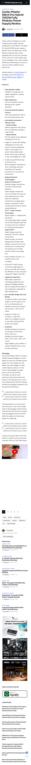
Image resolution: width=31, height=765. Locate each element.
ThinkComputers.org (13, 2)
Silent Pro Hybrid (11, 523)
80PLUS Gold (17, 517)
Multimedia (5, 556)
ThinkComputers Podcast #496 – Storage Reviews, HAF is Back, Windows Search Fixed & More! (13, 746)
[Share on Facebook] (8, 35)
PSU (4, 523)
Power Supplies (6, 9)
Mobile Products (6, 568)
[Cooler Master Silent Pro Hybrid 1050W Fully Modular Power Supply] (15, 393)
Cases (4, 605)
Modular (14, 520)
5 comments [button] (9, 536)
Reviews (11, 9)
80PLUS (10, 517)
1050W (4, 517)
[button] (3, 2)
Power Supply (22, 520)
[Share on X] (21, 35)
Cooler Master (19, 72)
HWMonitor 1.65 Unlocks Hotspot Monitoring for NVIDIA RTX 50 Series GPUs (14, 737)
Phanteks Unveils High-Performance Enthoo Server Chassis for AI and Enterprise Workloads (14, 709)
